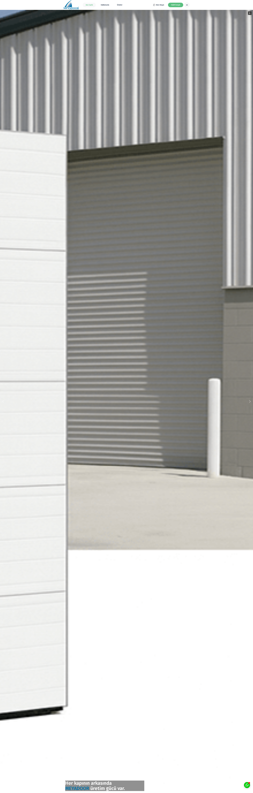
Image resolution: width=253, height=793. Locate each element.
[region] (126, 401)
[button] (175, 5)
